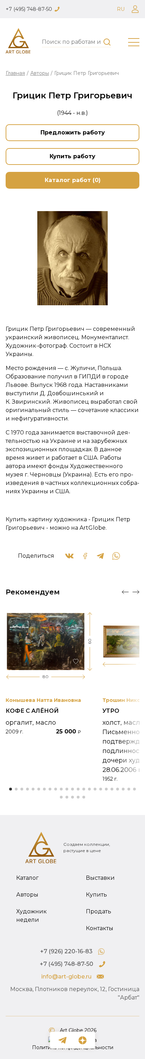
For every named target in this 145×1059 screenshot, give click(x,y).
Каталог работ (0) (73, 180)
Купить (96, 894)
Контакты (99, 928)
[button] (125, 592)
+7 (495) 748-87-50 (29, 9)
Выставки (100, 878)
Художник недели (31, 915)
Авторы (39, 73)
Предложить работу (72, 132)
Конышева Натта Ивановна (43, 700)
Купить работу (72, 156)
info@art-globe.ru (66, 976)
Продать (98, 911)
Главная (15, 73)
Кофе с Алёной (32, 711)
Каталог (27, 878)
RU (121, 9)
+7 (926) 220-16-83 (66, 951)
